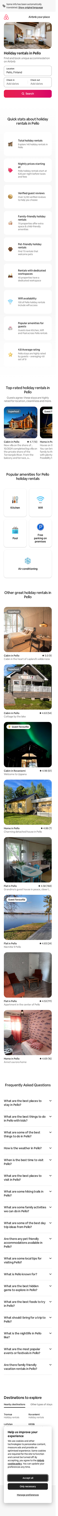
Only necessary (28, 1486)
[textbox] (15, 84)
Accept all (28, 1478)
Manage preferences (28, 1494)
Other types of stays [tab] (41, 1404)
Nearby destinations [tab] (14, 1404)
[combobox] (27, 72)
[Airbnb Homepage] (6, 17)
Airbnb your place (39, 17)
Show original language (30, 7)
